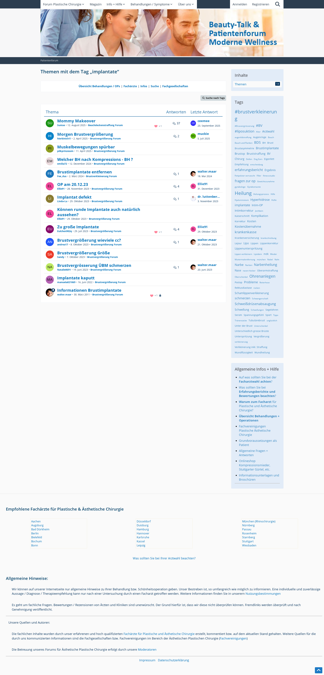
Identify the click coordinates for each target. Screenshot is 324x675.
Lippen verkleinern (243, 254)
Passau (246, 529)
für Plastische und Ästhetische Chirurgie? (258, 406)
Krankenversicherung (247, 237)
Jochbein (259, 210)
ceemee (204, 121)
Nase (238, 270)
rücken (256, 287)
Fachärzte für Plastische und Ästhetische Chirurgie (159, 634)
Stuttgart (248, 541)
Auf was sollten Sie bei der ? (257, 379)
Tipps (275, 315)
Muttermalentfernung (245, 259)
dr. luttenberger (209, 197)
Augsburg (37, 525)
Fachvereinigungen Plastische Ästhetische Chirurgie (255, 430)
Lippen (254, 243)
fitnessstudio (269, 175)
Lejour (238, 243)
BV (269, 153)
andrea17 (62, 244)
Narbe (239, 265)
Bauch (271, 137)
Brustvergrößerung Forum (105, 138)
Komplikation (259, 216)
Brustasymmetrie (244, 148)
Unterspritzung (243, 336)
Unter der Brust (243, 325)
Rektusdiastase (243, 287)
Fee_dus (61, 176)
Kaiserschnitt (242, 216)
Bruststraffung (256, 153)
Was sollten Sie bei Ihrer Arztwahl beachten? (164, 558)
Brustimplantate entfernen (84, 172)
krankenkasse (245, 232)
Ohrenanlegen (262, 276)
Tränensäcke (241, 320)
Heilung (243, 193)
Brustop (240, 153)
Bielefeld (36, 537)
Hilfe (273, 194)
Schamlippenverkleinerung (252, 293)
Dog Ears (258, 159)
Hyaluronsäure (242, 200)
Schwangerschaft (260, 298)
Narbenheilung (265, 264)
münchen (261, 259)
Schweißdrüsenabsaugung (255, 304)
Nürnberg (248, 525)
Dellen (249, 159)
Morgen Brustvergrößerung (85, 134)
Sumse (61, 125)
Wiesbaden (249, 545)
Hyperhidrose (260, 200)
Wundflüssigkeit (244, 352)
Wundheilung (262, 352)
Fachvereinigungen (233, 638)
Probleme (251, 282)
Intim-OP (257, 205)
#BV (259, 125)
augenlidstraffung (243, 137)
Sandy (60, 257)
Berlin (35, 533)
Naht (277, 259)
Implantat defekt (74, 197)
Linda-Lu (62, 201)
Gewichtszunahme (266, 181)
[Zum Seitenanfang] (318, 670)
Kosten (251, 221)
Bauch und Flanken (243, 142)
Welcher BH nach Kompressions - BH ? (95, 159)
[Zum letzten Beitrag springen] (193, 123)
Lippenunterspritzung (248, 248)
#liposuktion (244, 131)
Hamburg (143, 529)
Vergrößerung (261, 336)
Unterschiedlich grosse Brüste (252, 331)
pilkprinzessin (65, 151)
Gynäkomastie (254, 186)
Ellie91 (61, 188)
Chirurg (239, 159)
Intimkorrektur (244, 210)
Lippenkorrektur (269, 243)
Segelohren (271, 309)
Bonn (34, 545)
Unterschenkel (261, 325)
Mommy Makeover (76, 121)
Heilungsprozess (261, 194)
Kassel (141, 541)
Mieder (273, 254)
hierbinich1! (64, 138)
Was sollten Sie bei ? (257, 391)
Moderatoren (147, 649)
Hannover (143, 533)
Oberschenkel (241, 276)
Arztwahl (268, 131)
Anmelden (240, 4)
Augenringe (259, 137)
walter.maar (207, 171)
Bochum (36, 541)
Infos (143, 86)
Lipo (246, 243)
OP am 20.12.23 (72, 184)
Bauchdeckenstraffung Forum (105, 125)
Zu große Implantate (78, 227)
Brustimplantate (267, 148)
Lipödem (258, 254)
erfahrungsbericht (249, 169)
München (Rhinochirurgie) (258, 521)
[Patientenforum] (162, 33)
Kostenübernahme (248, 226)
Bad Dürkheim (40, 529)
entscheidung (256, 164)
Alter (258, 131)
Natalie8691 (64, 269)
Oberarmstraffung (267, 270)
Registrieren (260, 4)
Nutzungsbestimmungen (263, 594)
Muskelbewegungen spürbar (86, 147)
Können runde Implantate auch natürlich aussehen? (98, 212)
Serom (238, 315)
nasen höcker (249, 270)
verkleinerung (241, 341)
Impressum (147, 660)
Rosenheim (249, 533)
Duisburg (142, 525)
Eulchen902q (64, 231)
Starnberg (248, 537)
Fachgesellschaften (175, 86)
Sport (268, 315)
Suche (155, 86)
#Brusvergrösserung (244, 126)
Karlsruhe (143, 537)
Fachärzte (130, 86)
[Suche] (278, 4)
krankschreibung (268, 238)
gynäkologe (240, 186)
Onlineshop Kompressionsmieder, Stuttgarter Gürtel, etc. (254, 465)
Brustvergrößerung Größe (83, 253)
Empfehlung (242, 164)
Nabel (270, 259)
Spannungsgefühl (254, 315)
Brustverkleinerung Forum (101, 176)
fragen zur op (245, 181)
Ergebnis (270, 170)
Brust (270, 142)
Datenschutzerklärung (173, 660)
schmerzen (242, 298)
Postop (238, 282)
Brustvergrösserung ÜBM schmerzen (94, 265)
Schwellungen (257, 309)
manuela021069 (66, 282)
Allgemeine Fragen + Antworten (253, 453)
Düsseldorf (144, 521)
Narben (248, 265)
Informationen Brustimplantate (89, 290)
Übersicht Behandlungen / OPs (99, 86)
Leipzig (141, 545)
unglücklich (272, 320)
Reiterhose (265, 282)
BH (264, 142)
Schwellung (242, 309)
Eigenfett (269, 159)
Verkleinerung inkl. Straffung (251, 347)
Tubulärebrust (257, 320)
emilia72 (62, 163)
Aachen (36, 521)
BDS (257, 142)
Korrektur (240, 221)
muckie (203, 134)
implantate (242, 205)
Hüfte (274, 200)
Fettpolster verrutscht (245, 175)
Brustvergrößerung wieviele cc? (89, 240)
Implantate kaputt (75, 278)
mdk (266, 254)
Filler (259, 175)
